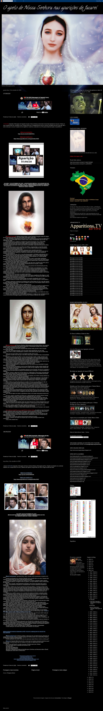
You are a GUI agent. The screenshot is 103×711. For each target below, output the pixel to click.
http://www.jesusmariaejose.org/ (77, 481)
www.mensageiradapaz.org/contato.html (92, 444)
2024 (90, 563)
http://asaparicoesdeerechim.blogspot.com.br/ (80, 471)
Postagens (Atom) (11, 672)
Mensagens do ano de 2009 (76, 268)
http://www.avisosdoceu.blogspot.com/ (78, 474)
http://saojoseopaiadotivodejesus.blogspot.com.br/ (81, 459)
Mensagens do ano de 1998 (76, 286)
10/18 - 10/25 (93, 586)
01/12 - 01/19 (93, 673)
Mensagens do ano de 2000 (76, 283)
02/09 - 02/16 (93, 665)
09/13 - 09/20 (93, 596)
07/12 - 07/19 (93, 625)
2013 (90, 688)
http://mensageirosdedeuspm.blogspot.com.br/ (80, 461)
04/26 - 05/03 (93, 645)
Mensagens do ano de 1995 (76, 291)
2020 (90, 570)
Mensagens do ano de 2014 (76, 259)
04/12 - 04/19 (93, 649)
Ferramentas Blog (73, 241)
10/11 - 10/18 (93, 588)
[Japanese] (77, 239)
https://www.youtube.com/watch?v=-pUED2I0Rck (81, 163)
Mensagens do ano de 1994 (76, 293)
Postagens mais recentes (10, 670)
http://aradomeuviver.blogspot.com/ (78, 478)
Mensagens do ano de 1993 (76, 295)
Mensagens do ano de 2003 (76, 278)
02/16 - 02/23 (93, 663)
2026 (90, 559)
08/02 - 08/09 (93, 619)
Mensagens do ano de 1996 (76, 290)
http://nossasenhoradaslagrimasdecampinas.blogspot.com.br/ (83, 473)
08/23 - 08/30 (93, 613)
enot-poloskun (58, 698)
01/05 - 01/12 (93, 675)
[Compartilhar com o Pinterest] (36, 117)
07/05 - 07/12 (93, 626)
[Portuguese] (74, 239)
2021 (90, 568)
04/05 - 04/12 (93, 650)
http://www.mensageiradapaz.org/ (77, 479)
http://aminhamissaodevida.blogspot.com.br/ (80, 464)
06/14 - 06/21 (93, 632)
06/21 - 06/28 (93, 630)
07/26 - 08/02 (93, 621)
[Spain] (82, 237)
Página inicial (35, 670)
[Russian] (71, 239)
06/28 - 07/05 (93, 628)
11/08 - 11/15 (93, 581)
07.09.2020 (6, 93)
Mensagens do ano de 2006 (76, 273)
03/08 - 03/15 (93, 658)
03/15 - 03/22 (93, 656)
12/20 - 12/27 (93, 573)
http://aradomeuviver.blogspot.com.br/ (78, 468)
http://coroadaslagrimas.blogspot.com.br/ (79, 466)
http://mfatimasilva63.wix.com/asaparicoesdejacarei (81, 456)
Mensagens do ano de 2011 (76, 264)
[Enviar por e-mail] (31, 117)
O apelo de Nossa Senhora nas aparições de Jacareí (50, 8)
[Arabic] (83, 239)
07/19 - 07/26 (93, 623)
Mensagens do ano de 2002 (76, 279)
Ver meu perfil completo (75, 574)
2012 (90, 690)
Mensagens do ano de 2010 (76, 266)
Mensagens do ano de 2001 (76, 281)
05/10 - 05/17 (93, 641)
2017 (90, 681)
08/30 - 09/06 (93, 612)
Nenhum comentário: (22, 116)
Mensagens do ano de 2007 (76, 271)
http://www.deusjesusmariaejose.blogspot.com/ (80, 476)
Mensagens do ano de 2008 (76, 269)
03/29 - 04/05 (93, 652)
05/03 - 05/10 (93, 643)
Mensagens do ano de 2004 (76, 276)
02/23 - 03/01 (93, 662)
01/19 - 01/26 (93, 671)
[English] (72, 237)
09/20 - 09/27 (93, 594)
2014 (90, 686)
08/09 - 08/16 (93, 617)
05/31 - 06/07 (93, 636)
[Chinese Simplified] (85, 239)
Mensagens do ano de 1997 (76, 288)
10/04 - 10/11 (93, 590)
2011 (90, 692)
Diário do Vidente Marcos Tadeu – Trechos (79, 432)
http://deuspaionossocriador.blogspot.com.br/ (80, 463)
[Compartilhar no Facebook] (35, 117)
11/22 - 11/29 (93, 579)
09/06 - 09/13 (93, 598)
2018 (90, 679)
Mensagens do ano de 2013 (76, 261)
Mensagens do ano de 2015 (76, 258)
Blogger (69, 698)
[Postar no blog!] (32, 117)
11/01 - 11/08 (93, 583)
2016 (90, 682)
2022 (90, 566)
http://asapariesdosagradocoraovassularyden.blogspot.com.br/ (84, 457)
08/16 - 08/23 (93, 615)
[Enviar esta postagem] (29, 116)
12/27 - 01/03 (93, 572)
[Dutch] (88, 237)
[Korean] (80, 239)
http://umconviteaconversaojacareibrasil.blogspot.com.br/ (82, 469)
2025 (90, 561)
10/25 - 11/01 (93, 585)
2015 (90, 684)
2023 (90, 564)
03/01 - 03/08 (93, 660)
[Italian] (85, 237)
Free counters (73, 496)
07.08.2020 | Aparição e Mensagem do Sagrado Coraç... (95, 602)
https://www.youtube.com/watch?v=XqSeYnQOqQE (81, 162)
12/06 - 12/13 (93, 577)
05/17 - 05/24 (93, 639)
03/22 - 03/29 (93, 654)
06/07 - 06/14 (93, 634)
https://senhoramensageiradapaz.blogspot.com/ (80, 450)
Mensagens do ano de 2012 (76, 263)
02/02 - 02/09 (93, 667)
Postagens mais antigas (59, 670)
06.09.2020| (7, 432)
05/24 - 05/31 (93, 638)
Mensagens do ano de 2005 (76, 274)
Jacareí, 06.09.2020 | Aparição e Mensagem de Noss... (95, 608)
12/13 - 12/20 (93, 575)
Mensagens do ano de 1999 (76, 284)
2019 (90, 677)
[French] (77, 237)
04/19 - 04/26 (93, 647)
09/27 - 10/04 (93, 592)
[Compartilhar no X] (34, 117)
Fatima (79, 559)
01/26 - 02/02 (93, 669)
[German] (79, 237)
